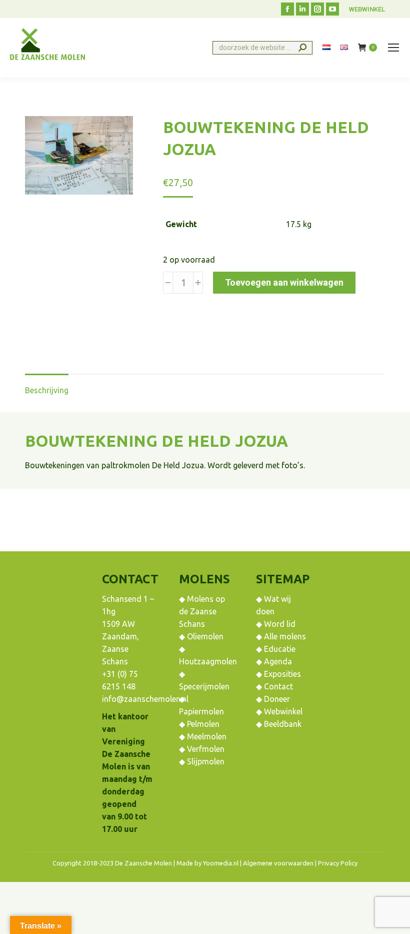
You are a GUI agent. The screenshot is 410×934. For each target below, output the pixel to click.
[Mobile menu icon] (393, 47)
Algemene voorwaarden (278, 862)
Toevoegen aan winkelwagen (284, 282)
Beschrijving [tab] (46, 390)
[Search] (302, 48)
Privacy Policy (338, 862)
